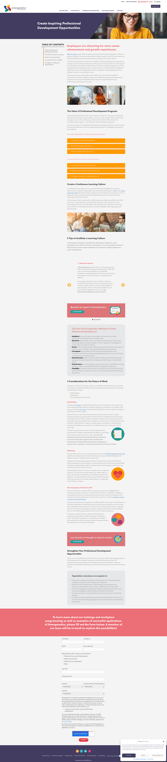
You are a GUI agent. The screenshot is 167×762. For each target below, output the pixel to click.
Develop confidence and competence (83, 140)
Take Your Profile (131, 1)
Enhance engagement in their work (82, 151)
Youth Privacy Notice (57, 743)
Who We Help (63, 10)
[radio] (83, 644)
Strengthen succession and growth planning (85, 176)
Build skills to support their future (81, 146)
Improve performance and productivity (83, 165)
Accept (129, 755)
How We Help (75, 10)
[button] (163, 741)
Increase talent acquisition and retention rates (85, 171)
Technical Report (91, 743)
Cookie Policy (68, 743)
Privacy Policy (150, 759)
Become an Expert (108, 10)
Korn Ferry (82, 397)
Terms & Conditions (79, 743)
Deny (143, 755)
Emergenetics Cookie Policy (139, 759)
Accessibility (101, 743)
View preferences (157, 755)
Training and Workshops (90, 10)
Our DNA (120, 10)
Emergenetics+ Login (146, 1)
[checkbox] (83, 648)
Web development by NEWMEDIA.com (83, 748)
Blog (122, 1)
